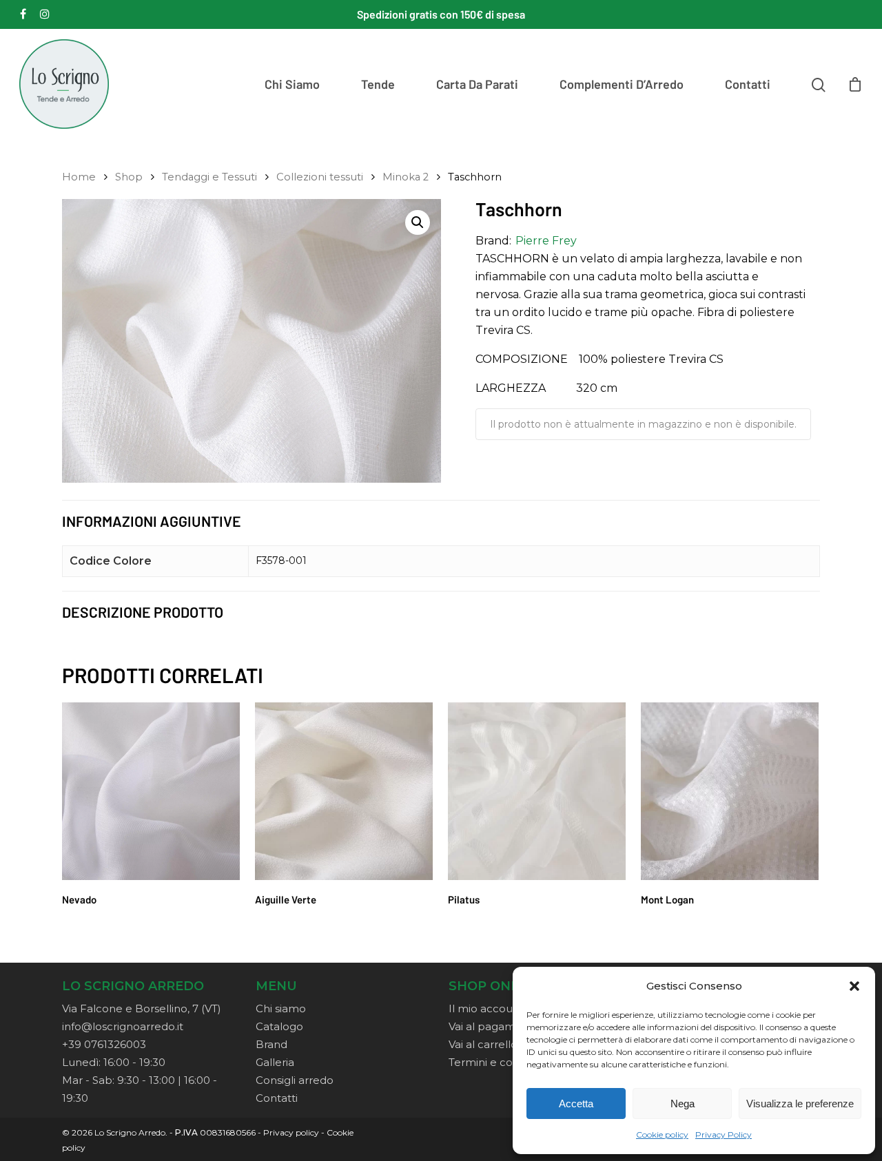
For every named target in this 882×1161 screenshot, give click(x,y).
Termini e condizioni (500, 1062)
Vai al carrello (483, 1044)
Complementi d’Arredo (622, 84)
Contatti (747, 84)
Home (79, 177)
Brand (271, 1044)
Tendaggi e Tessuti (209, 177)
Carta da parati (477, 84)
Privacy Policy (723, 1134)
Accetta (576, 1103)
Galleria (275, 1062)
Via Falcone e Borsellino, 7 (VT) (141, 1008)
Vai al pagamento (494, 1026)
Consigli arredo (295, 1080)
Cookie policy (662, 1134)
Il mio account (486, 1008)
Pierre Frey (546, 240)
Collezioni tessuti (319, 177)
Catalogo (279, 1026)
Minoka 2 (405, 177)
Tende (378, 84)
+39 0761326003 (104, 1044)
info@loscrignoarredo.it (122, 1026)
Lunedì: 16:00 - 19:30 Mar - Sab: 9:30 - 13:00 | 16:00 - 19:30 (139, 1080)
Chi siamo (292, 84)
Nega (682, 1103)
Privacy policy (291, 1132)
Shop (129, 177)
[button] (854, 986)
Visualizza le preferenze (800, 1103)
